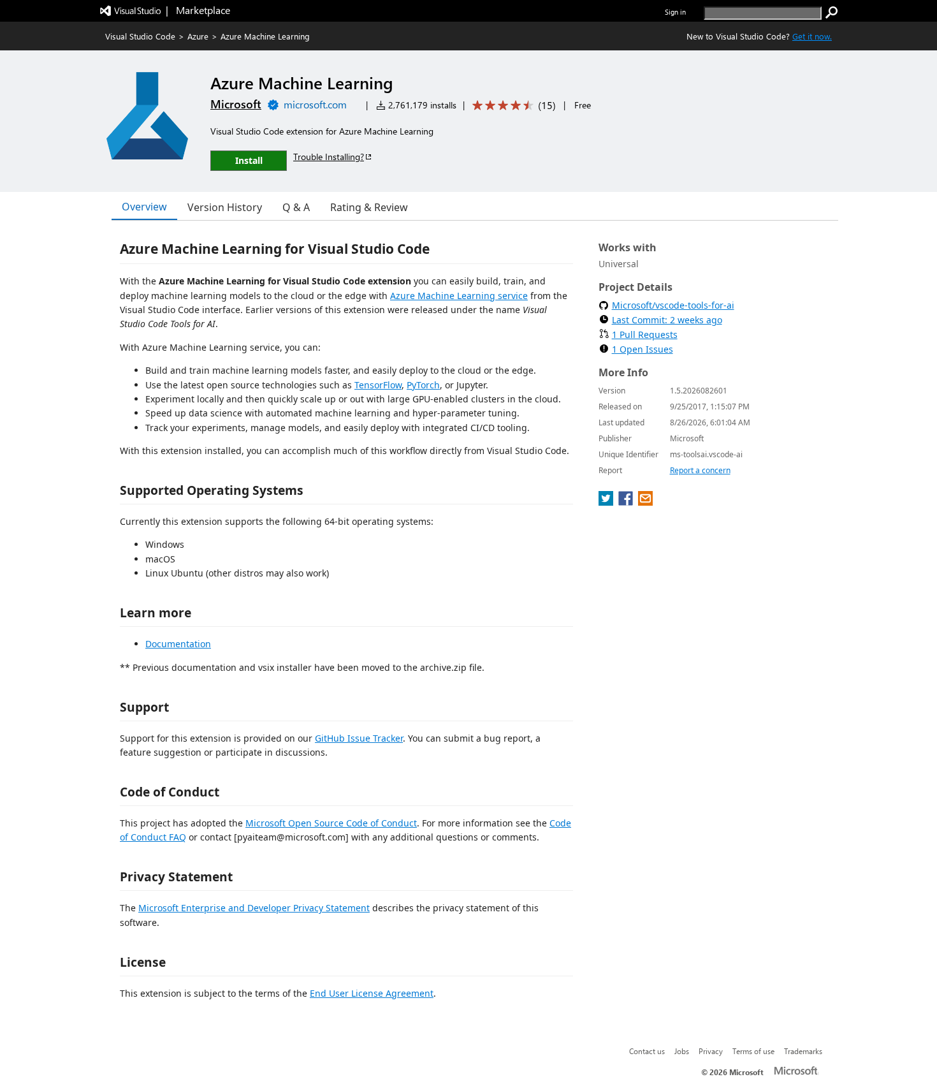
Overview (144, 207)
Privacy (711, 1051)
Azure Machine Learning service (459, 296)
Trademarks (803, 1051)
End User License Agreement (371, 993)
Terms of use (753, 1051)
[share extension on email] (645, 502)
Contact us (647, 1051)
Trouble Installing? (328, 156)
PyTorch (423, 385)
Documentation (178, 644)
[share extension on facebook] (627, 502)
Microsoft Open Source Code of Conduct (331, 823)
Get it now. (812, 36)
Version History (224, 207)
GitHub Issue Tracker (359, 738)
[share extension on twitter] (607, 502)
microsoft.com (315, 104)
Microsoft (235, 104)
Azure (197, 36)
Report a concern (700, 470)
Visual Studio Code (140, 36)
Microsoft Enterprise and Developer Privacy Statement (254, 908)
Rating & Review (369, 207)
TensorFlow (378, 385)
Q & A (296, 207)
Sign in (675, 12)
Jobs (681, 1051)
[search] (831, 12)
